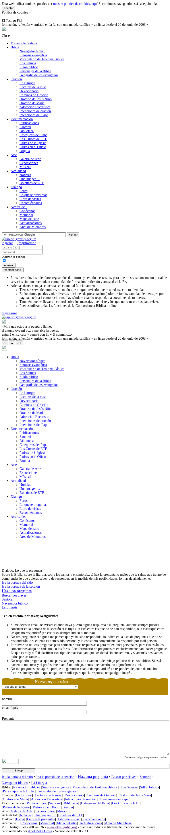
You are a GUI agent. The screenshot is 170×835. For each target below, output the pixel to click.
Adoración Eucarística (34, 107)
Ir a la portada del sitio (17, 582)
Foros (23, 191)
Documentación (22, 119)
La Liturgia (27, 83)
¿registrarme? (26, 243)
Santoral (25, 127)
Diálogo (16, 187)
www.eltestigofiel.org (62, 827)
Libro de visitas (30, 199)
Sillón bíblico (28, 67)
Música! (25, 167)
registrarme (9, 313)
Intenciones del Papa (33, 115)
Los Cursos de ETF (33, 139)
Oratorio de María (31, 103)
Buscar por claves (14, 595)
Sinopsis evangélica (33, 55)
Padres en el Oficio (32, 147)
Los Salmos (27, 63)
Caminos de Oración (33, 95)
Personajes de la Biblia (35, 71)
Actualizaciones (30, 223)
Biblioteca (26, 131)
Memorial (26, 215)
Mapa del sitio (29, 219)
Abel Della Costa (40, 831)
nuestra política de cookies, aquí (75, 4)
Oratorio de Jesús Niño (35, 99)
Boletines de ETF (31, 183)
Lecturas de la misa (32, 87)
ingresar (7, 243)
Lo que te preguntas (33, 195)
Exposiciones (28, 163)
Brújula (24, 151)
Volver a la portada (24, 43)
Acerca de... (19, 207)
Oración (16, 79)
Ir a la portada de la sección (21, 586)
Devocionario (29, 91)
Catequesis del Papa (33, 135)
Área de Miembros (32, 227)
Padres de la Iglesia (32, 143)
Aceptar (9, 8)
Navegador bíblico (32, 51)
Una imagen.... (29, 179)
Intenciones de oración (35, 111)
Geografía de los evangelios (38, 75)
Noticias (25, 175)
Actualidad (18, 171)
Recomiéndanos (30, 203)
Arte (14, 155)
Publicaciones (29, 123)
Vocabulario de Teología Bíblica (41, 59)
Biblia (15, 47)
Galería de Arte (30, 159)
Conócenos (27, 211)
